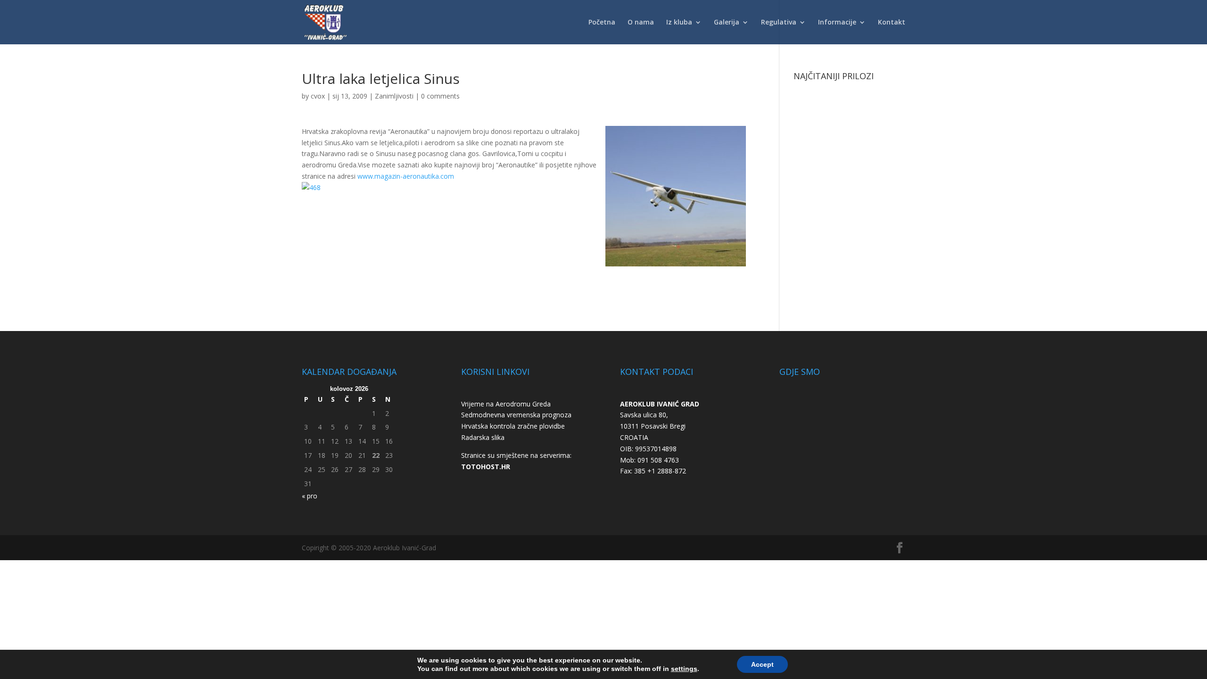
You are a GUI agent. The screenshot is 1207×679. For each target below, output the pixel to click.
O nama (641, 22)
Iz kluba (679, 22)
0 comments (440, 95)
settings (684, 668)
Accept (762, 664)
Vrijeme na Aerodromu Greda (506, 403)
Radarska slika (482, 437)
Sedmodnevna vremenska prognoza (516, 414)
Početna (601, 22)
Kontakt (891, 22)
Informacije (837, 22)
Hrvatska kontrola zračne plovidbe (513, 426)
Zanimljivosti (394, 95)
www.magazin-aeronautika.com (404, 176)
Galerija (726, 22)
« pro (309, 495)
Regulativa (778, 22)
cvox (318, 95)
